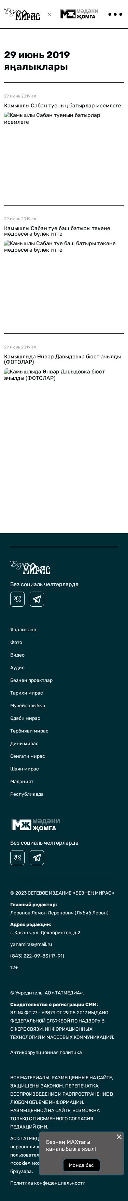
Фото (16, 642)
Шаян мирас (24, 769)
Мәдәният (21, 781)
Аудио (17, 668)
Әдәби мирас (25, 718)
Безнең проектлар (31, 680)
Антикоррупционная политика (46, 1052)
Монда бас (81, 1165)
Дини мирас (24, 744)
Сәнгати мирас (27, 756)
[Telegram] (37, 599)
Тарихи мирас (26, 693)
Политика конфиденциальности (48, 1183)
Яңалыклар (23, 630)
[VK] (17, 599)
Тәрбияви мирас (29, 731)
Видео (17, 655)
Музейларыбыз (27, 706)
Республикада (27, 794)
